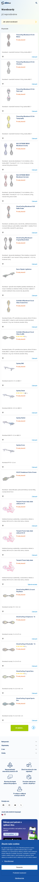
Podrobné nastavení (19, 873)
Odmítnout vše (19, 878)
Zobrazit (34, 57)
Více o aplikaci (9, 834)
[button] (19, 741)
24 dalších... (19, 728)
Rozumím (19, 867)
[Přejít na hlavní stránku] (6, 3)
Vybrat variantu (32, 584)
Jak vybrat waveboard (10, 22)
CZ (5, 814)
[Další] (33, 727)
